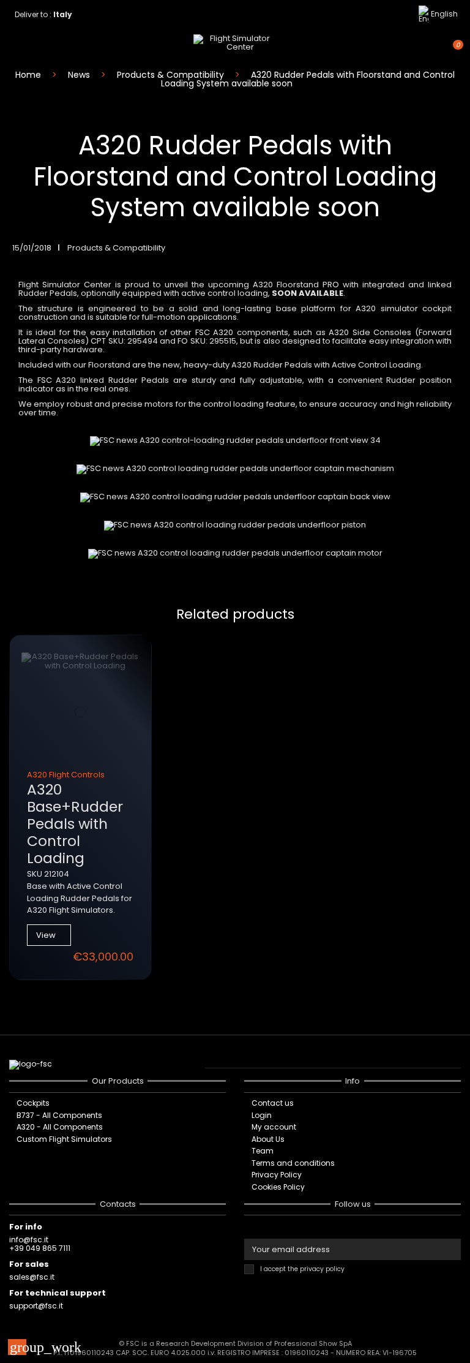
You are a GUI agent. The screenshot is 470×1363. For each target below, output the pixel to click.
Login (262, 1115)
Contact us (273, 1103)
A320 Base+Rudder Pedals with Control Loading (75, 823)
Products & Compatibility (116, 248)
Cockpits (33, 1103)
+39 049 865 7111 (39, 1248)
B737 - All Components (59, 1115)
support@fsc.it (36, 1306)
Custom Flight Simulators (64, 1139)
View (46, 935)
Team (263, 1151)
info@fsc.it (28, 1239)
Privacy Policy (277, 1175)
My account (274, 1127)
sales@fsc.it (31, 1277)
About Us (268, 1139)
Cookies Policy (278, 1187)
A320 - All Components (60, 1127)
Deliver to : (45, 14)
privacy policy (322, 1269)
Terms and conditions (293, 1163)
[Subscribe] (453, 1249)
